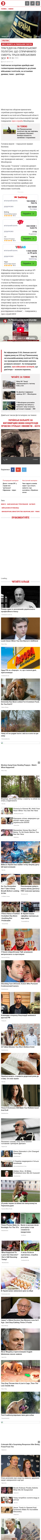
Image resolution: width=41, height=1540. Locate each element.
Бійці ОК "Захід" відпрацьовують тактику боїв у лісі (25, 384)
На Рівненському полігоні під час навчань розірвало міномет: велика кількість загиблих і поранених (27, 133)
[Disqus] (20, 550)
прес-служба (17, 121)
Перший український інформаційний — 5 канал (3, 3)
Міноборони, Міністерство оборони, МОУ (18, 511)
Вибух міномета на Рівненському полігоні (17, 44)
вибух (3, 504)
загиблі (32, 504)
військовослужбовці (10, 508)
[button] (4, 446)
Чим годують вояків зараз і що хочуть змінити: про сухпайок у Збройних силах (30, 488)
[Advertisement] (20, 230)
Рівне (16, 58)
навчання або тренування (17, 504)
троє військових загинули (23, 367)
